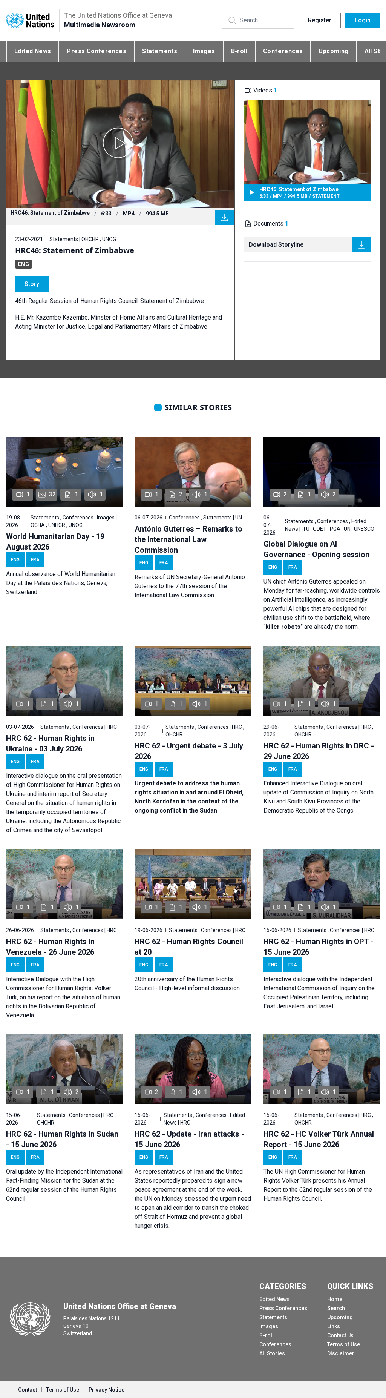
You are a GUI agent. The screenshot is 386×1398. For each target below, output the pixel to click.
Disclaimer (340, 1353)
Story (32, 283)
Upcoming (333, 51)
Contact (27, 1390)
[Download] (224, 217)
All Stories (272, 1353)
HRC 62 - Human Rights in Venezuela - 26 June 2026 (50, 947)
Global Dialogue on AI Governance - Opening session (316, 549)
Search (336, 1308)
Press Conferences (96, 51)
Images (204, 51)
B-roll (239, 51)
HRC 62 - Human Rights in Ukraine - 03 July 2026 (50, 743)
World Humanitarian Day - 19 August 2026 (55, 542)
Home (334, 1299)
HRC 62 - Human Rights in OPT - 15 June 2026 (318, 947)
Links (333, 1326)
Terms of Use (343, 1344)
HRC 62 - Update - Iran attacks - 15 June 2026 (189, 1139)
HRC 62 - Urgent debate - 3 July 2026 (189, 751)
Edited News (32, 51)
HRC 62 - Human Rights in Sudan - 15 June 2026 (62, 1139)
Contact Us (340, 1335)
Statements (159, 51)
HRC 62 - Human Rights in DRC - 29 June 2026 (318, 751)
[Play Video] (119, 144)
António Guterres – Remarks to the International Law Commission (188, 539)
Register (319, 20)
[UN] (30, 20)
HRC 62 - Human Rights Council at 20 (189, 947)
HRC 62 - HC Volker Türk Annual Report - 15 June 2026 (318, 1139)
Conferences (283, 51)
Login (363, 20)
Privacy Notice (106, 1390)
